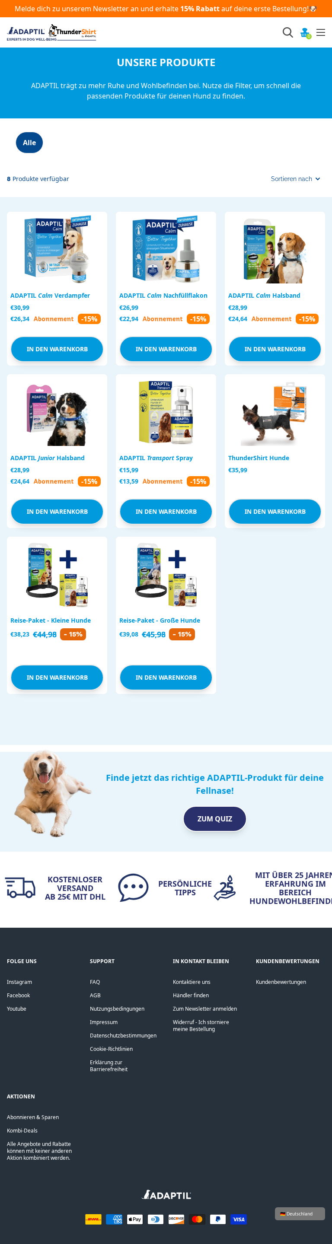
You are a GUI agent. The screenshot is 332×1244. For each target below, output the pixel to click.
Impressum (104, 1022)
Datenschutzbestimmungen (123, 1035)
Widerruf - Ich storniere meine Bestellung (201, 1025)
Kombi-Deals (22, 1130)
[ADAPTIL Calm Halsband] (275, 249)
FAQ (95, 982)
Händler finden (191, 995)
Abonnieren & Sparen (33, 1117)
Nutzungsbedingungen (117, 1008)
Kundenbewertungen (281, 982)
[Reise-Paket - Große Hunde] (166, 574)
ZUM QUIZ (215, 819)
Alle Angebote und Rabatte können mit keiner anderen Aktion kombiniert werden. (39, 1150)
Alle (29, 142)
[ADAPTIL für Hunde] (166, 1197)
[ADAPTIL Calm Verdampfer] (57, 249)
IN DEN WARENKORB (57, 349)
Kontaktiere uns (192, 982)
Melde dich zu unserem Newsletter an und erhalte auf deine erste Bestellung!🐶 (166, 8)
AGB (95, 995)
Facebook (18, 995)
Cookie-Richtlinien (111, 1049)
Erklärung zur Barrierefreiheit (109, 1066)
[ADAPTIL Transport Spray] (166, 412)
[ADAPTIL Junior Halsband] (57, 412)
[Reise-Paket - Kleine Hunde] (57, 574)
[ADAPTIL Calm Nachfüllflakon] (166, 249)
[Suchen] (288, 32)
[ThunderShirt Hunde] (275, 412)
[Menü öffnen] (320, 32)
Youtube (16, 1008)
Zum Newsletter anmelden (205, 1008)
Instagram (19, 982)
